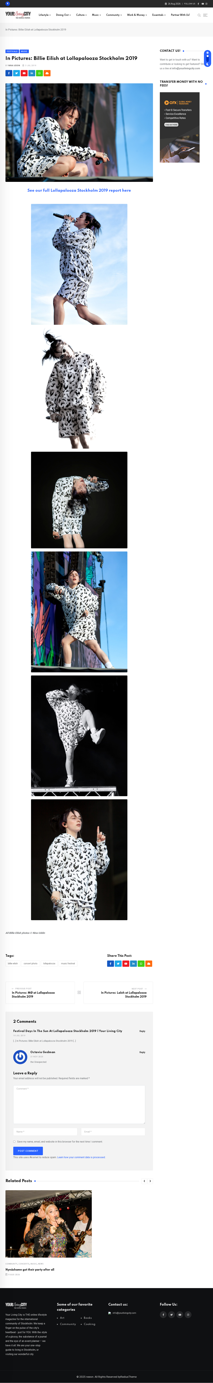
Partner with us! (180, 15)
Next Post (137, 989)
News (41, 1264)
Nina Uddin (14, 65)
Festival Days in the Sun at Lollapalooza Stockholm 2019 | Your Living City (67, 1031)
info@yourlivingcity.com (124, 1313)
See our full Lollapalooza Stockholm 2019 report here (79, 191)
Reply (142, 1031)
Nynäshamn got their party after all (29, 1269)
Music (95, 15)
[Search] (199, 15)
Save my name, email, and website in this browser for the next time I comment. (60, 1141)
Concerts (24, 1264)
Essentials (157, 15)
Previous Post (23, 989)
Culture (80, 15)
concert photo (30, 963)
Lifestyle (43, 15)
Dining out (62, 15)
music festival (68, 963)
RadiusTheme (129, 1376)
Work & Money (136, 15)
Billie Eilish (13, 963)
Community (113, 15)
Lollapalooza (49, 963)
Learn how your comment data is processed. (81, 1157)
